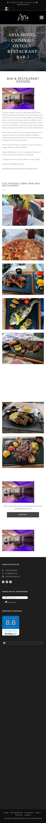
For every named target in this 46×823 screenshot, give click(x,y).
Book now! (23, 514)
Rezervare (18, 815)
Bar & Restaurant (17, 813)
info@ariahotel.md (23, 4)
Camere (38, 813)
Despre (6, 813)
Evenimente (29, 813)
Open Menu (41, 17)
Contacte (27, 815)
